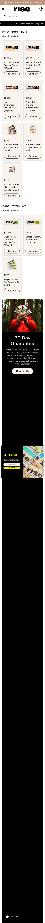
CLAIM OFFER (11, 468)
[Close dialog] (42, 447)
